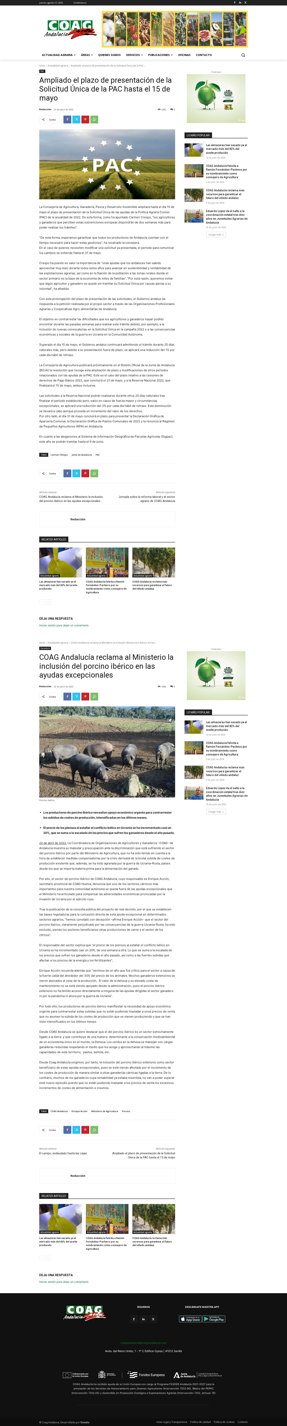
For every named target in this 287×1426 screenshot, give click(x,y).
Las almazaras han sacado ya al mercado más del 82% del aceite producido (58, 585)
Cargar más (214, 234)
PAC (42, 71)
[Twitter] (245, 3)
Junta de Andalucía (82, 454)
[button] (243, 55)
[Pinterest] (85, 119)
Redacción (45, 109)
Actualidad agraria (58, 65)
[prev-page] (41, 601)
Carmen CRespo (59, 454)
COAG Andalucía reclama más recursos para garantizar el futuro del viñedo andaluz (152, 585)
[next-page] (47, 601)
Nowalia (84, 1422)
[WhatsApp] (94, 119)
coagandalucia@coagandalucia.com (143, 1342)
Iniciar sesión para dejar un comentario (63, 625)
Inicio (42, 65)
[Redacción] (55, 519)
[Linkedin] (240, 3)
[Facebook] (235, 3)
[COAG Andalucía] (70, 29)
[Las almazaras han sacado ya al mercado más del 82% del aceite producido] (60, 562)
